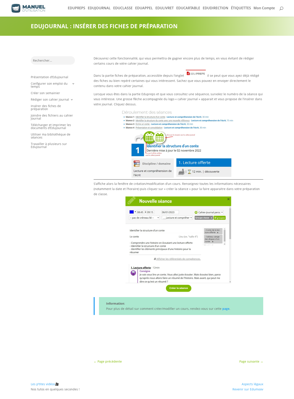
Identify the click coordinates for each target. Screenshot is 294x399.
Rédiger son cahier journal (50, 99)
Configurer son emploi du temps (49, 85)
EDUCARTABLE (188, 8)
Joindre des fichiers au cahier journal (52, 117)
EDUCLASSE (123, 8)
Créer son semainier (45, 93)
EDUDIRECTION (215, 8)
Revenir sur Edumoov (247, 389)
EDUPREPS (76, 8)
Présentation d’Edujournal (49, 77)
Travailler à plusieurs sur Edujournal (49, 145)
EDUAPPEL (144, 8)
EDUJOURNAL (99, 8)
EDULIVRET (164, 8)
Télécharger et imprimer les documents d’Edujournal (51, 126)
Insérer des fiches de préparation (46, 107)
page (225, 309)
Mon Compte (264, 8)
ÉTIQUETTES (241, 8)
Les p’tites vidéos (45, 384)
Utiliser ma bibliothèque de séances (50, 136)
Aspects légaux (252, 384)
